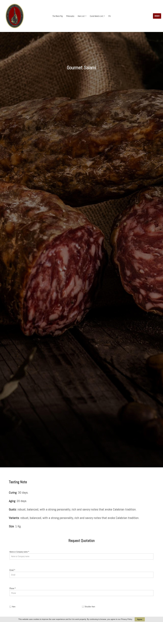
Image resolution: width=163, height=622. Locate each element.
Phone (13, 588)
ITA (109, 16)
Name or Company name (19, 551)
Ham (13, 606)
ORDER (157, 16)
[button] (85, 15)
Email (12, 570)
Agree (139, 619)
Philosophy (70, 16)
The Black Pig (57, 16)
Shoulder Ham (90, 606)
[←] (14, 16)
